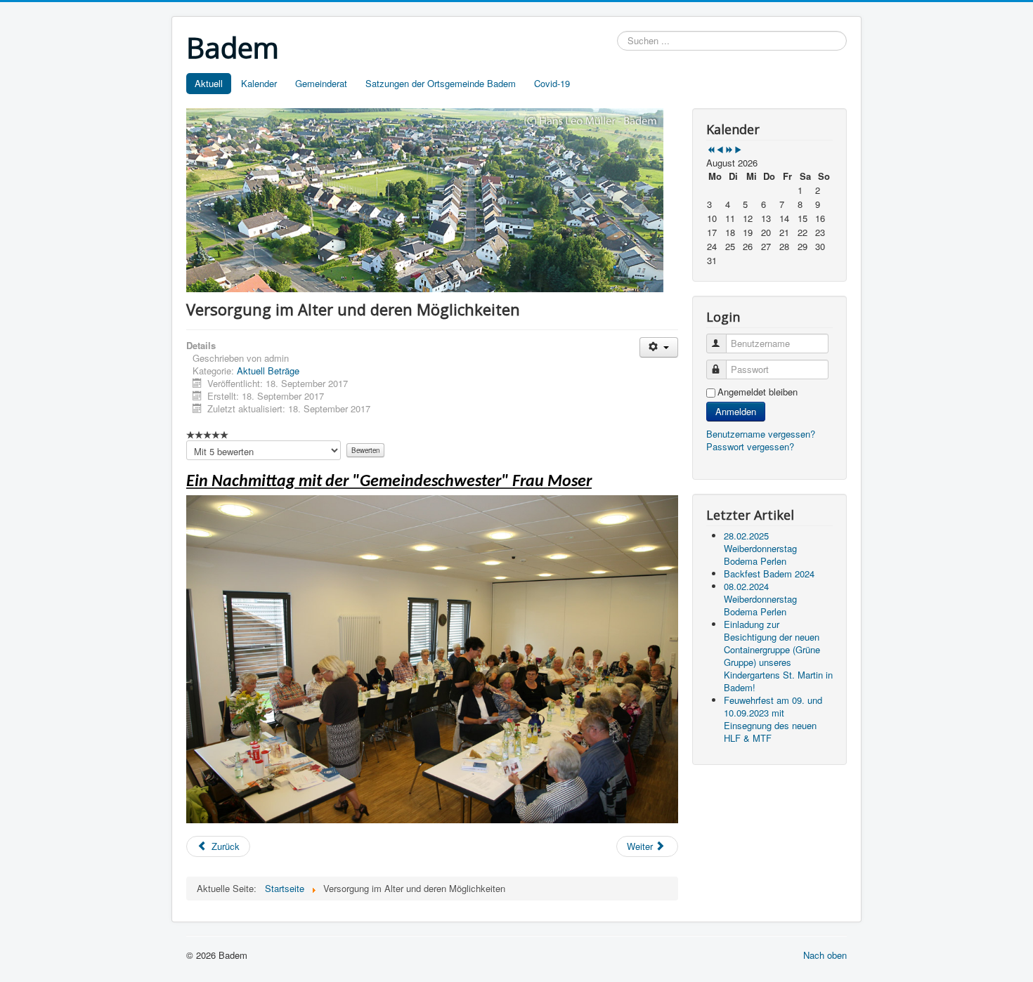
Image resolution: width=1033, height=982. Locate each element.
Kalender (259, 83)
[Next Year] (729, 150)
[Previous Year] (710, 150)
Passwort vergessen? (750, 446)
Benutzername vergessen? (760, 433)
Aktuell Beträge (268, 370)
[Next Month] (738, 150)
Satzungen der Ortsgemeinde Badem (440, 83)
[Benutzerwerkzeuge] (658, 347)
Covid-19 (552, 83)
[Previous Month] (720, 150)
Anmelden (735, 411)
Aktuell (209, 83)
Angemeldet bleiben (757, 392)
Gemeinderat (321, 83)
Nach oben (825, 955)
